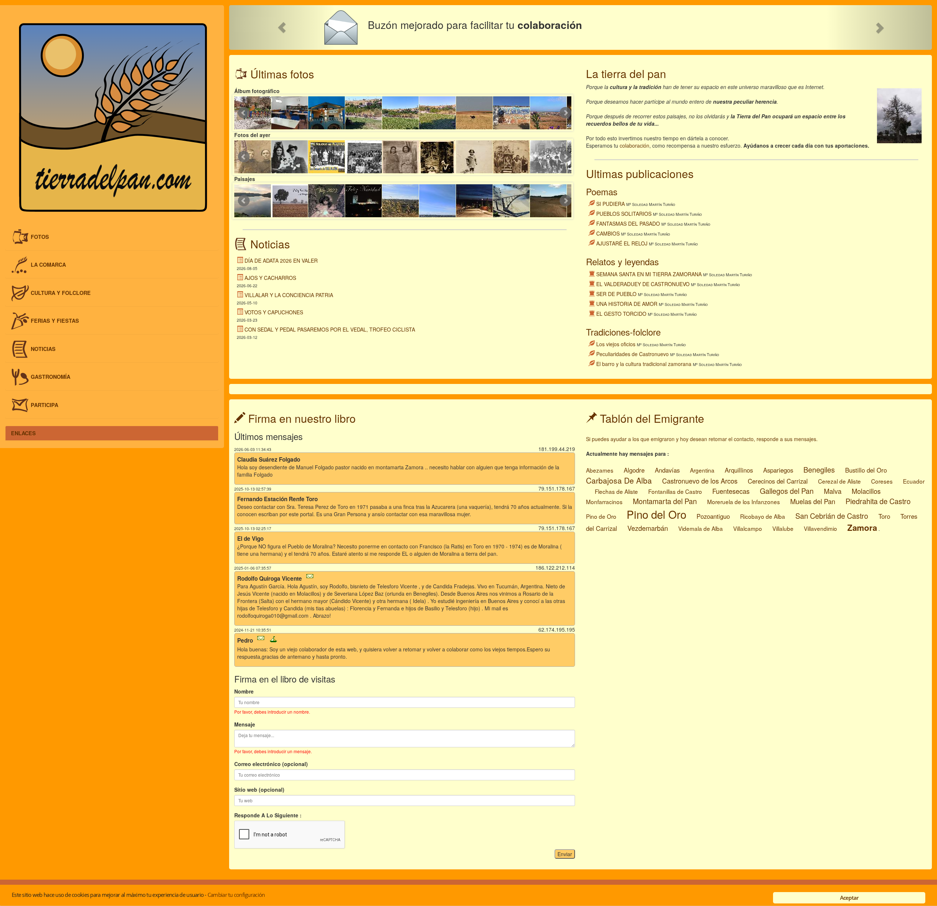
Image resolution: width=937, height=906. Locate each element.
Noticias (270, 243)
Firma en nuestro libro (300, 418)
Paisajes (244, 178)
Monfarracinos (604, 502)
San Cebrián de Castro (831, 515)
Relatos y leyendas (622, 261)
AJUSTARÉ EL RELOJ (621, 243)
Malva (832, 491)
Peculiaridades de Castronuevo (632, 354)
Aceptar (849, 897)
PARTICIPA (44, 404)
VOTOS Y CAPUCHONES (273, 312)
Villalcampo (747, 528)
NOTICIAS (43, 348)
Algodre (634, 470)
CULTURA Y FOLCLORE (61, 292)
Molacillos (866, 491)
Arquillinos (739, 470)
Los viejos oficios (615, 344)
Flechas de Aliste (616, 491)
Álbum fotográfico (257, 91)
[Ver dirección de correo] (311, 577)
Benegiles (819, 469)
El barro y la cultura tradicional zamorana (643, 363)
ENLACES (23, 433)
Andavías (667, 470)
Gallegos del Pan (787, 490)
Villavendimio (820, 528)
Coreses (882, 481)
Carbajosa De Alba (619, 480)
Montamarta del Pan (665, 501)
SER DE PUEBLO (616, 293)
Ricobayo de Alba (762, 516)
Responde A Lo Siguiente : (268, 815)
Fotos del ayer (252, 134)
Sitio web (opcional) (259, 789)
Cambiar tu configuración (236, 894)
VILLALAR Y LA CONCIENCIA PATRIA (288, 295)
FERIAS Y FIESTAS (55, 320)
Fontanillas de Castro (675, 491)
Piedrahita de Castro (878, 501)
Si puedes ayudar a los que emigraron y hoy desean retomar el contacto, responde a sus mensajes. (702, 439)
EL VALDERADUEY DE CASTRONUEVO (643, 284)
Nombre (244, 691)
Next (565, 113)
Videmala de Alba (700, 528)
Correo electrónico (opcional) (271, 764)
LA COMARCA (48, 264)
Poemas (601, 191)
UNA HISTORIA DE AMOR (626, 303)
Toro (884, 516)
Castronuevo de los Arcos (700, 480)
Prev (244, 113)
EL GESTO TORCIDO (621, 313)
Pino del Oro (656, 514)
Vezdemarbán (647, 528)
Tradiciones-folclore (623, 331)
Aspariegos (778, 470)
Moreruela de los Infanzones (743, 502)
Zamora (862, 527)
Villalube (783, 528)
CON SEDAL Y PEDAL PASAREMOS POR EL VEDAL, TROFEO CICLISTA (329, 329)
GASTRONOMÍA (50, 376)
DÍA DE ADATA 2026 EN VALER (281, 260)
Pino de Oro (601, 516)
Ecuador (914, 481)
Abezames (599, 470)
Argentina (702, 470)
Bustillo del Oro (866, 470)
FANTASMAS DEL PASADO (628, 223)
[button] (282, 27)
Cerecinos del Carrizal (778, 481)
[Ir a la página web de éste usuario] (273, 640)
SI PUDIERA (610, 203)
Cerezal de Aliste (839, 481)
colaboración (634, 145)
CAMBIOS (608, 233)
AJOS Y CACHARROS (270, 277)
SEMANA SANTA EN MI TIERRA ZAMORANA (649, 274)
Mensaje (244, 724)
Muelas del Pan (812, 501)
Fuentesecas (731, 491)
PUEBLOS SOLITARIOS (624, 213)
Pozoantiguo (713, 516)
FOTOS (40, 236)
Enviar (564, 854)
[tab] (111, 237)
